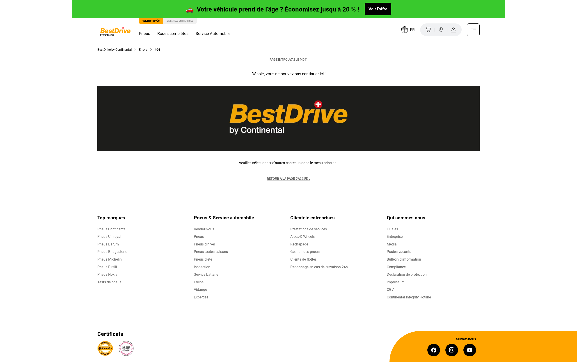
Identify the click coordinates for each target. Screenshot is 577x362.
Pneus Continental (111, 229)
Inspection (202, 267)
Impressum (396, 282)
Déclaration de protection (407, 274)
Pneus (144, 33)
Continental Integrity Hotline (409, 297)
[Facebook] (433, 350)
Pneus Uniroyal (109, 236)
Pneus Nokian (108, 274)
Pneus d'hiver (204, 244)
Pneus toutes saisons (211, 252)
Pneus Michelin (109, 259)
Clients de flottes (303, 259)
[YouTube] (469, 350)
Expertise (201, 297)
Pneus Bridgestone (112, 252)
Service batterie (206, 274)
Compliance (396, 267)
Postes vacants (399, 252)
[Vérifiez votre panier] (427, 29)
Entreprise (395, 236)
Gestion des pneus (305, 252)
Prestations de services (308, 229)
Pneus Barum (108, 244)
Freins (199, 282)
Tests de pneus (109, 282)
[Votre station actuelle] (441, 29)
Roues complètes (172, 33)
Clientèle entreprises (180, 21)
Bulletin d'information (404, 259)
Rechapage (299, 244)
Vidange (200, 289)
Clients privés (151, 21)
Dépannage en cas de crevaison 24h (319, 267)
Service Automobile (213, 33)
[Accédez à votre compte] (454, 29)
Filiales (392, 229)
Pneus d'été (203, 259)
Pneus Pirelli (107, 267)
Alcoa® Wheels (302, 236)
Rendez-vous (204, 229)
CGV (390, 289)
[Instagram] (451, 350)
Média (392, 244)
